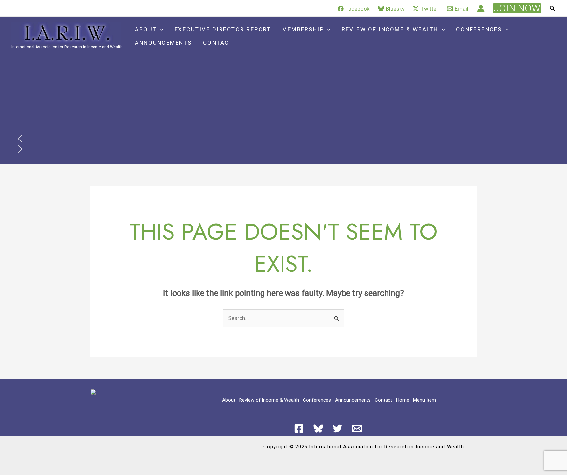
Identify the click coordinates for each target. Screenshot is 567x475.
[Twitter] (337, 428)
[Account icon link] (481, 8)
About (146, 29)
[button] (517, 8)
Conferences (479, 29)
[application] (160, 29)
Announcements (163, 42)
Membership (303, 29)
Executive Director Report (223, 29)
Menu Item (424, 400)
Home (402, 400)
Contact (218, 42)
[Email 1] (357, 428)
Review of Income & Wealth (390, 29)
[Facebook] (299, 428)
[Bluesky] (318, 428)
